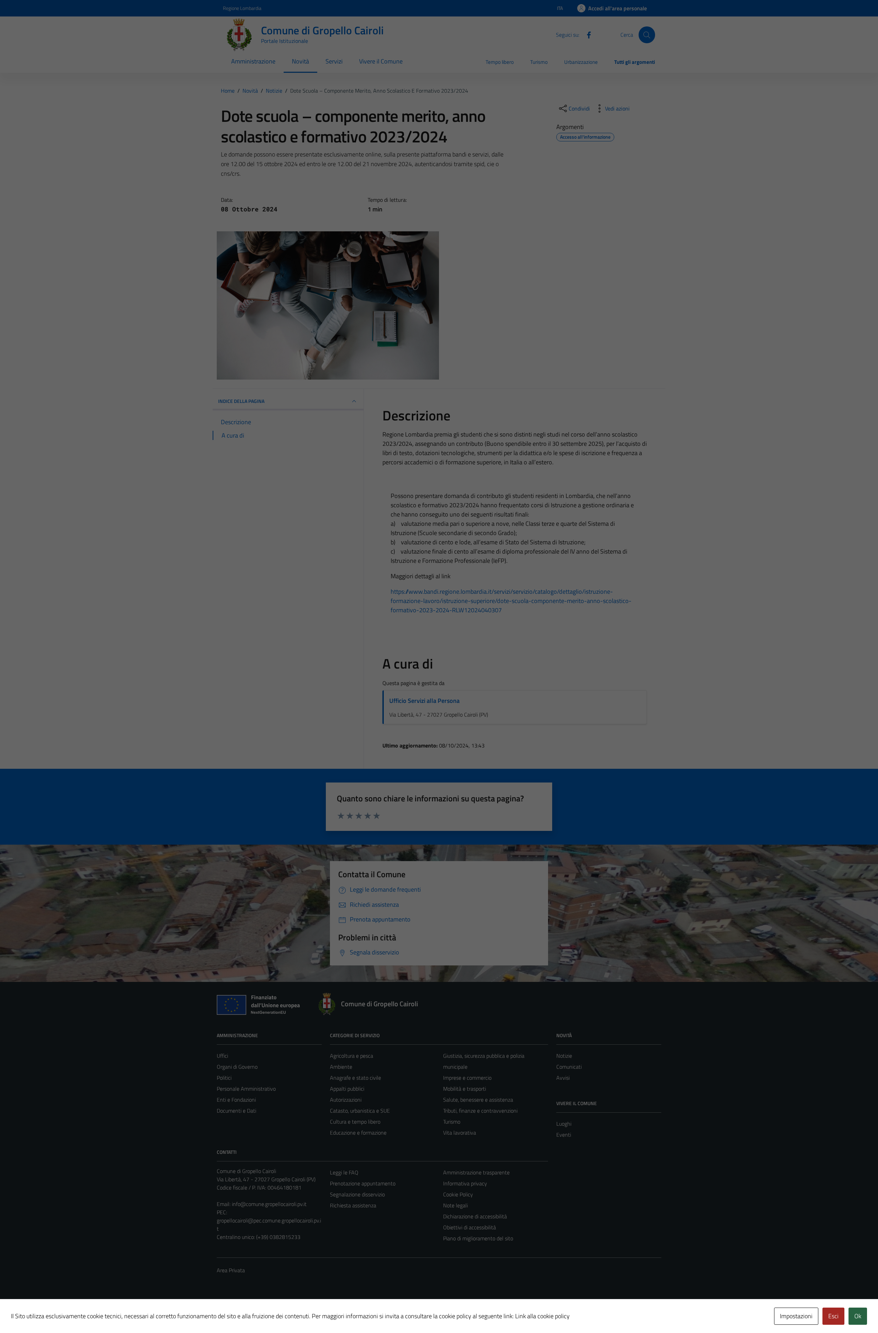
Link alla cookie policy (542, 1316)
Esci (833, 1316)
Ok (857, 1316)
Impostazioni (796, 1316)
